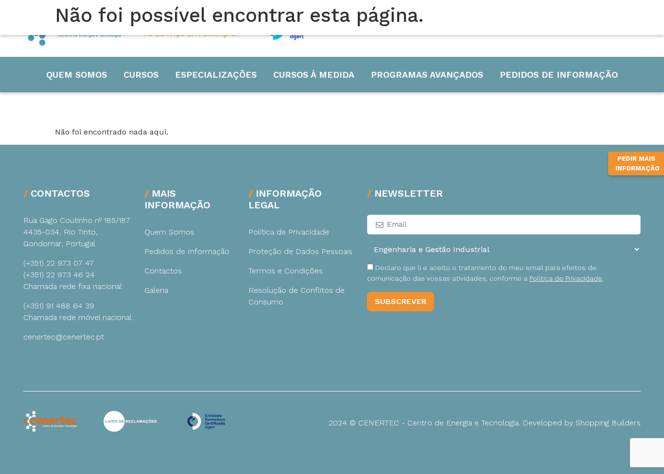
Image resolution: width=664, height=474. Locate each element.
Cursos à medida (313, 74)
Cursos (140, 74)
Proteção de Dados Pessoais (300, 251)
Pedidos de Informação (559, 74)
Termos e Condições (285, 270)
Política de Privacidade (288, 232)
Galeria (156, 290)
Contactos (163, 270)
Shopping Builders (608, 422)
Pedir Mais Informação (637, 163)
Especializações (216, 74)
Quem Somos (76, 74)
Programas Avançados (427, 74)
